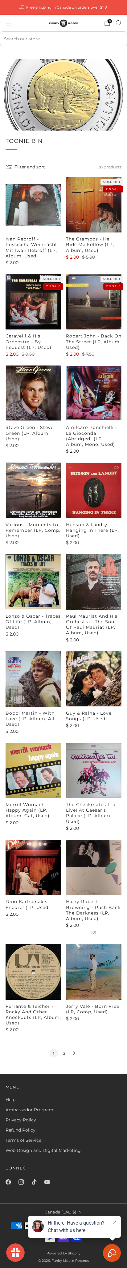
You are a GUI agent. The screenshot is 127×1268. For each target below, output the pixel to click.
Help (10, 1099)
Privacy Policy (21, 1120)
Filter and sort (29, 167)
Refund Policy (20, 1130)
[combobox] (63, 38)
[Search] (118, 23)
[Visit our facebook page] (8, 1182)
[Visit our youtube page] (46, 1182)
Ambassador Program (29, 1110)
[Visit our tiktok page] (33, 1182)
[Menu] (9, 23)
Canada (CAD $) (60, 1212)
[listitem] (63, 7)
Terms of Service (23, 1140)
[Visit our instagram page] (20, 1182)
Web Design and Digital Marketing (43, 1150)
